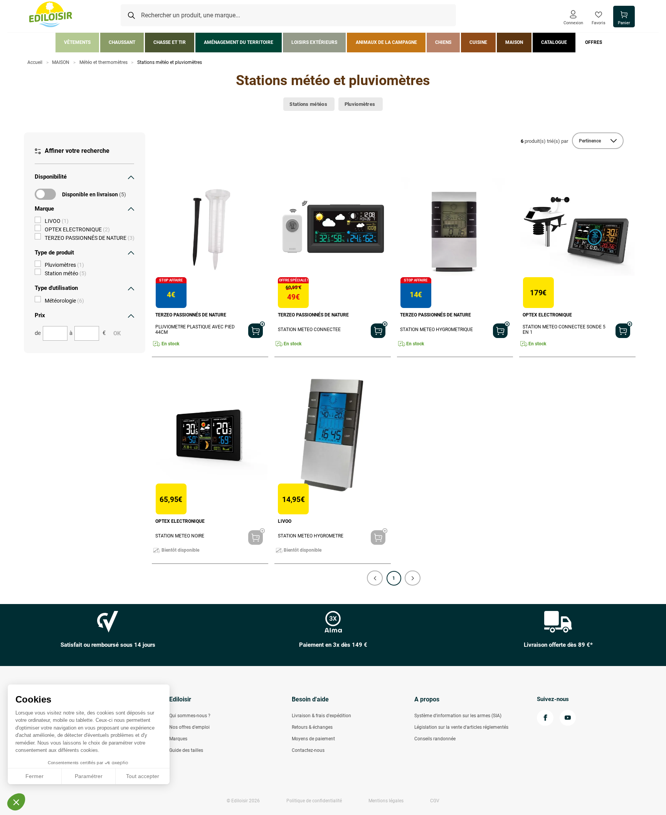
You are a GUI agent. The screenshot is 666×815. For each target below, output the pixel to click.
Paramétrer (89, 776)
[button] (375, 578)
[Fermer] (131, 177)
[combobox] (288, 15)
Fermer (34, 776)
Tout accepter (142, 776)
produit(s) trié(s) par (544, 141)
